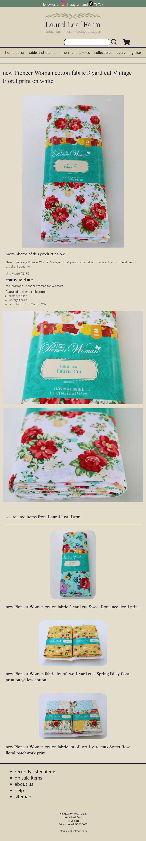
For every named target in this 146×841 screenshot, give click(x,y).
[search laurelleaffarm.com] (115, 42)
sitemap (23, 796)
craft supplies (18, 296)
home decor (15, 52)
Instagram (74, 4)
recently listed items (35, 771)
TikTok (98, 4)
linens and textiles (75, 52)
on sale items (28, 778)
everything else (129, 52)
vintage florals (18, 300)
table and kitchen (42, 52)
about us (24, 784)
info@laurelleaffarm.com (73, 831)
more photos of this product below (35, 253)
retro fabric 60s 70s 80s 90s (27, 304)
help (19, 790)
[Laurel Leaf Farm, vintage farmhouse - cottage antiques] (73, 23)
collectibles (103, 52)
